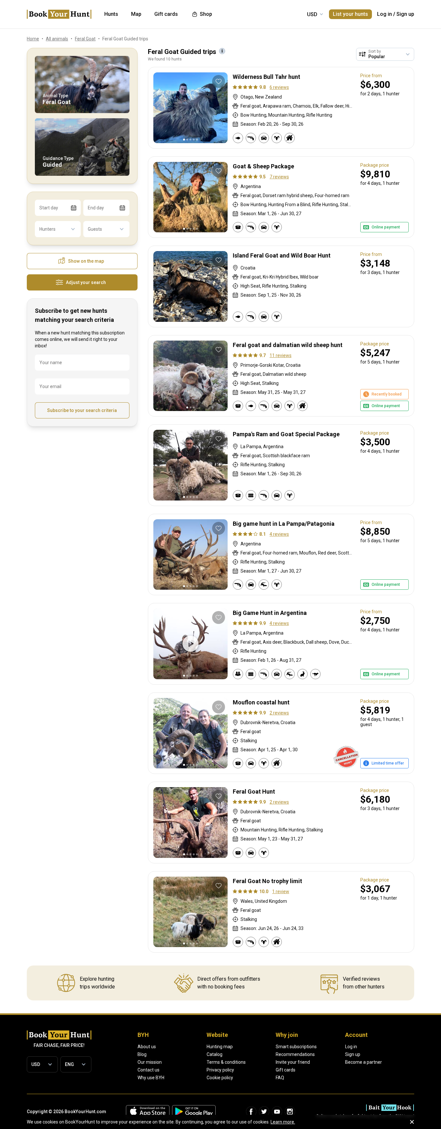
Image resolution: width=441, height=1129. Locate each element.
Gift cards (285, 1069)
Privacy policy (220, 1069)
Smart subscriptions (296, 1046)
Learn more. (283, 1121)
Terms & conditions (226, 1062)
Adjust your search (86, 282)
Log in (384, 14)
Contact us (148, 1069)
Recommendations (295, 1054)
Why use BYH (151, 1077)
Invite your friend (293, 1062)
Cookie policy (220, 1077)
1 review (280, 891)
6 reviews (279, 87)
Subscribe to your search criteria (82, 410)
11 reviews (281, 355)
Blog (142, 1054)
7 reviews (279, 176)
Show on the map (86, 261)
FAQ (280, 1077)
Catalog (214, 1054)
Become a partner (363, 1062)
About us (147, 1046)
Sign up (405, 14)
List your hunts (350, 14)
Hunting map (220, 1046)
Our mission (150, 1062)
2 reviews (279, 712)
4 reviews (279, 534)
